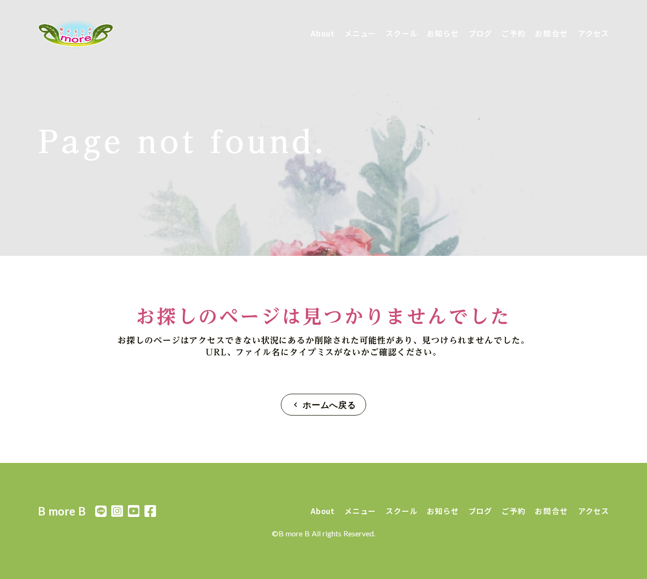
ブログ (480, 33)
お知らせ (442, 33)
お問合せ (551, 33)
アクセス (593, 33)
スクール (401, 33)
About (323, 33)
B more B (62, 511)
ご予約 (513, 33)
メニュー (360, 33)
